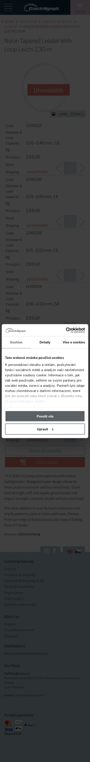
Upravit (42, 429)
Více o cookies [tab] (74, 342)
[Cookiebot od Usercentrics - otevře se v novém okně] (66, 330)
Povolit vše (45, 416)
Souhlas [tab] (16, 342)
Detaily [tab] (45, 342)
